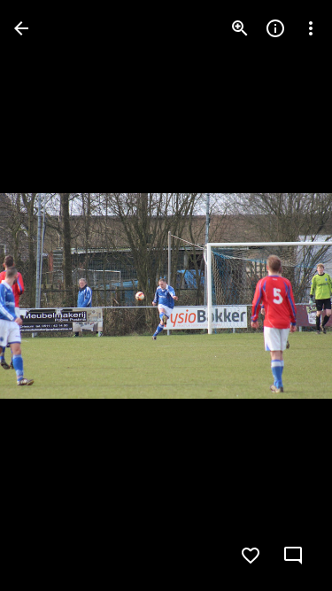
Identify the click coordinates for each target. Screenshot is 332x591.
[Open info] (275, 28)
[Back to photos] (21, 28)
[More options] (310, 28)
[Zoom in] (240, 28)
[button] (49, 296)
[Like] (250, 555)
